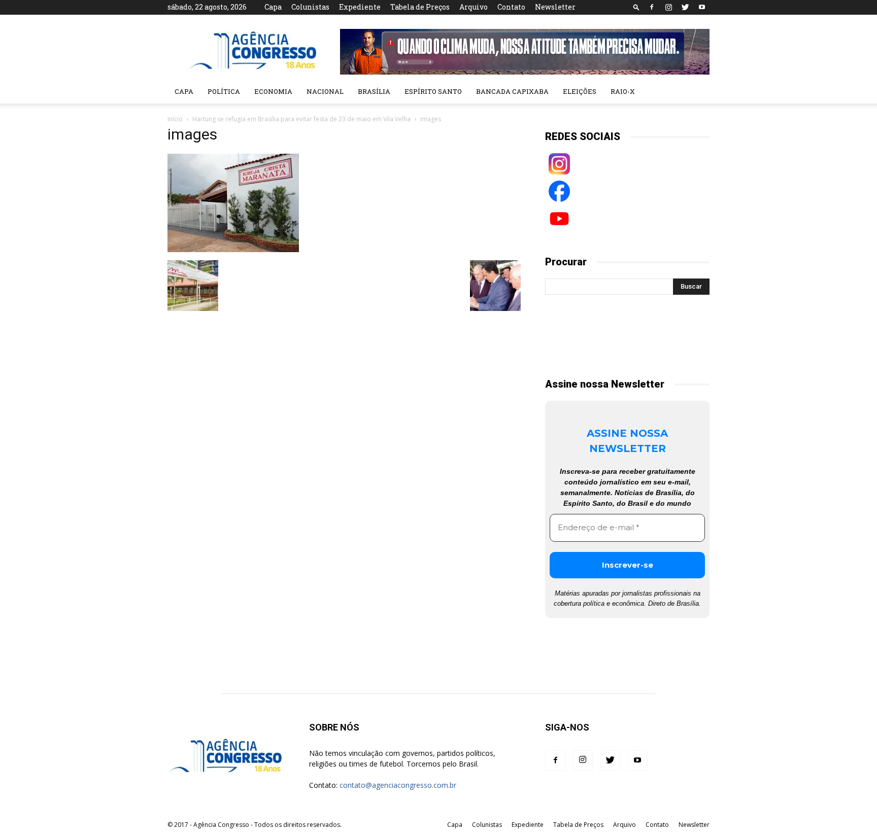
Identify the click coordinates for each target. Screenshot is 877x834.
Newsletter (555, 7)
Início (175, 119)
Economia (273, 91)
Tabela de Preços (420, 7)
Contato (511, 7)
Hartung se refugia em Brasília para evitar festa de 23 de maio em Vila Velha (301, 119)
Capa (273, 7)
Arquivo (473, 7)
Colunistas (310, 7)
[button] (636, 7)
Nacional (325, 91)
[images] (233, 250)
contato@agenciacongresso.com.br (398, 785)
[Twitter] (685, 7)
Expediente (360, 7)
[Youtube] (702, 7)
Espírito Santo (433, 91)
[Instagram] (668, 7)
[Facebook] (651, 7)
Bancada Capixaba (512, 91)
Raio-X (623, 91)
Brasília (374, 91)
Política (224, 91)
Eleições (579, 91)
